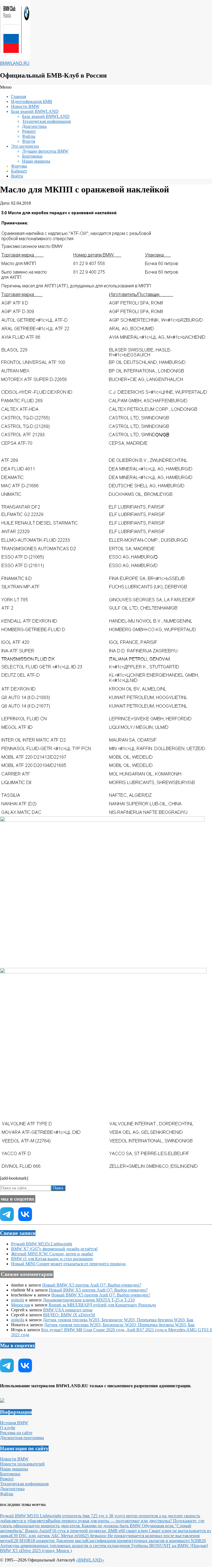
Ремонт (7, 1478)
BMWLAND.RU (15, 63)
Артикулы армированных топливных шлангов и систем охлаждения (65, 1545)
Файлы (6, 1493)
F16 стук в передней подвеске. (78, 1530)
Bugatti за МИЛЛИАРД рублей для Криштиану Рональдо (102, 1305)
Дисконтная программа (22, 1437)
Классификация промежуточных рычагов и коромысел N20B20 (146, 1540)
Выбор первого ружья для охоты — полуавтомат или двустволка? (110, 1520)
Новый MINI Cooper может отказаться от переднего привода (68, 1263)
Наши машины (14, 1469)
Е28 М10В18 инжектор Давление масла (48, 1540)
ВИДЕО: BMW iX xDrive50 (69, 1314)
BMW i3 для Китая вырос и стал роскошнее (52, 1258)
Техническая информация (24, 1483)
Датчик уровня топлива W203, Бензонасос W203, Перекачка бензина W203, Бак (118, 1319)
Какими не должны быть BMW (112, 1525)
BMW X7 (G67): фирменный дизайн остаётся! (54, 1248)
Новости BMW (14, 1459)
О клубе (7, 1427)
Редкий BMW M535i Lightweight (41, 1244)
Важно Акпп (37, 1530)
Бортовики (10, 1473)
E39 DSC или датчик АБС (35, 1535)
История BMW (14, 1422)
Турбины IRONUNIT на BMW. (160, 1545)
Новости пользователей (22, 1464)
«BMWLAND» (90, 1560)
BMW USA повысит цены (67, 1309)
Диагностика (12, 1488)
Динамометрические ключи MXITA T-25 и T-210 (89, 1300)
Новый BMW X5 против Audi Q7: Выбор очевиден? (91, 1285)
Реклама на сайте (16, 1432)
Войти (17, 176)
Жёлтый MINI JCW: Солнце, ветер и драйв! (52, 1253)
